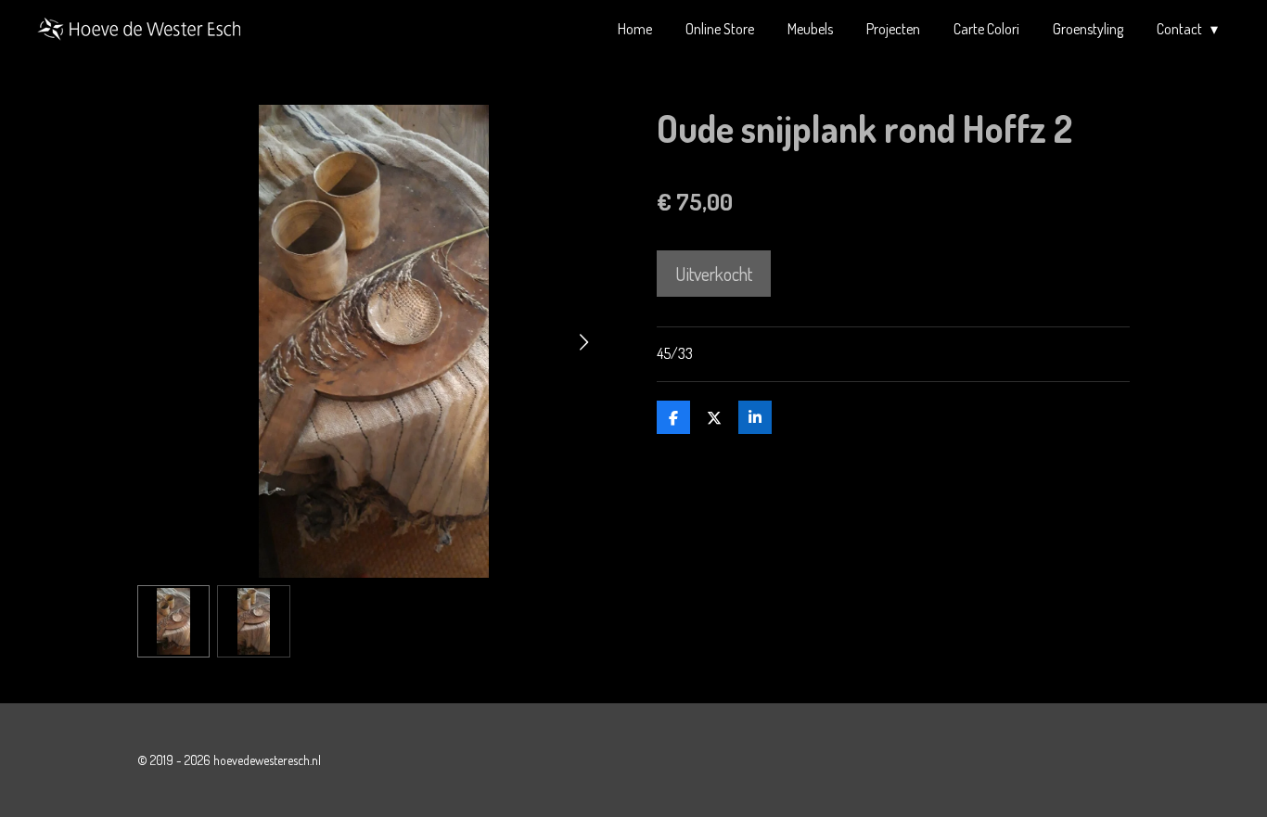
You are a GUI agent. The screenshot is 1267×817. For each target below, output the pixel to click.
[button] (173, 621)
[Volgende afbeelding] (582, 341)
